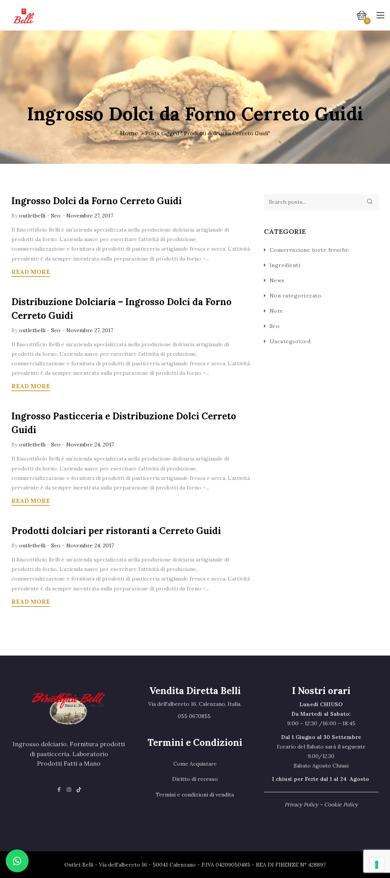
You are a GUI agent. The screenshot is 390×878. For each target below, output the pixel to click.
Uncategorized (290, 341)
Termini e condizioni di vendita (195, 794)
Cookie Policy (341, 804)
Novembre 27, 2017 (89, 215)
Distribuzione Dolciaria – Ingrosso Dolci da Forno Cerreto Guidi (121, 308)
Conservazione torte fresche (309, 249)
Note (276, 310)
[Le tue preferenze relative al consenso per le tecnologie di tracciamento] (376, 864)
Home (129, 133)
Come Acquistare (195, 763)
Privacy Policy (301, 804)
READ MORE (30, 271)
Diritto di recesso (195, 779)
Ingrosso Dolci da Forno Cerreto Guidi (96, 201)
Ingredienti (285, 265)
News (277, 280)
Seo (56, 215)
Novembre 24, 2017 (90, 444)
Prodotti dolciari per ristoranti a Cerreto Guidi (116, 531)
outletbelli (33, 215)
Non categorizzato (295, 295)
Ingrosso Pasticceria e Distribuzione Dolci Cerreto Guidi (123, 423)
